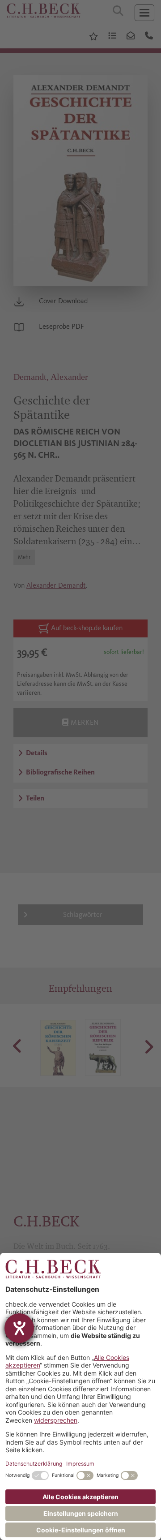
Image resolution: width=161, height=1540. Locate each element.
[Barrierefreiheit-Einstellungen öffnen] (19, 1328)
